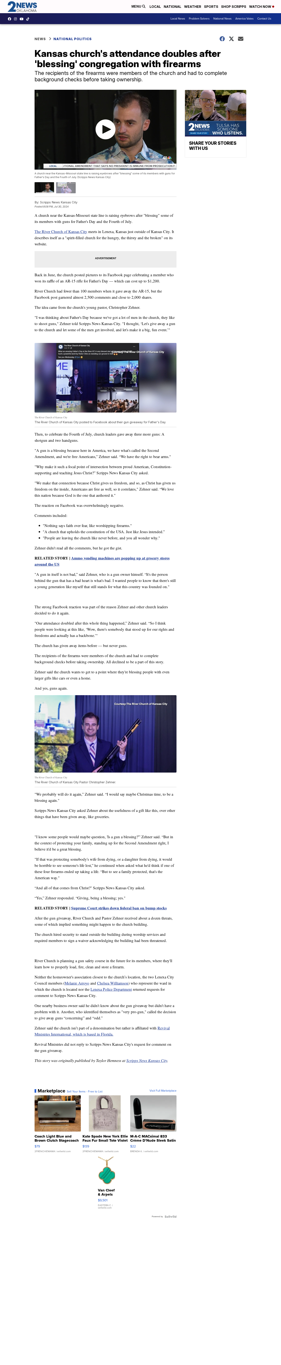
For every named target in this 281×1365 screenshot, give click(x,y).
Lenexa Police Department (111, 989)
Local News (178, 18)
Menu (136, 6)
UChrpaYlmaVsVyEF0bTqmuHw (23, 19)
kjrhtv (10, 19)
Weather (192, 7)
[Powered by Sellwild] (170, 1216)
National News (222, 18)
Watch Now (260, 7)
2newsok (16, 19)
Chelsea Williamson (112, 983)
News (40, 39)
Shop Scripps (233, 7)
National (172, 7)
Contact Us (264, 18)
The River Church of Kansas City (61, 231)
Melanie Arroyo (77, 983)
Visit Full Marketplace (163, 1090)
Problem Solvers (199, 18)
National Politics (72, 39)
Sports (211, 7)
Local (155, 7)
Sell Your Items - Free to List (84, 1091)
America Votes (244, 18)
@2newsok (28, 19)
